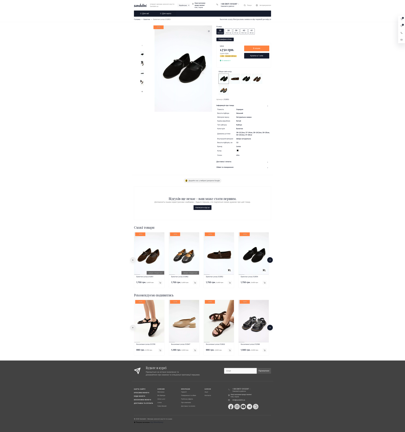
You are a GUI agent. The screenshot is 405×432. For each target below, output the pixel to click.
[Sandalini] (140, 5)
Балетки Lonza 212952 (214, 277)
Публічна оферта (187, 399)
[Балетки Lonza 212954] (246, 79)
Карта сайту (140, 389)
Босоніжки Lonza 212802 (215, 344)
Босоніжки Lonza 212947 (180, 344)
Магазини (160, 392)
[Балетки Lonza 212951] (257, 79)
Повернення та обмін (188, 395)
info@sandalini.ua (238, 400)
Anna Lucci (161, 399)
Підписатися (263, 371)
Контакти (208, 395)
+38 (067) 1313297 (229, 4)
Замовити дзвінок (227, 6)
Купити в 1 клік (256, 56)
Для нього (166, 13)
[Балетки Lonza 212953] (224, 79)
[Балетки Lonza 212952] (235, 79)
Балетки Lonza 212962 (179, 277)
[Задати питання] (401, 39)
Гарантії (184, 392)
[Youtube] (243, 406)
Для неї (145, 13)
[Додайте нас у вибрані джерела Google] (255, 406)
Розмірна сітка (225, 39)
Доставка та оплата (143, 403)
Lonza (238, 146)
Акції (206, 392)
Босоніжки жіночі (142, 400)
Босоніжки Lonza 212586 (250, 344)
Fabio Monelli (161, 406)
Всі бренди (161, 395)
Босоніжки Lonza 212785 (145, 344)
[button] (401, 19)
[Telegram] (249, 406)
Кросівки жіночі (141, 393)
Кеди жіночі (139, 396)
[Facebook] (231, 406)
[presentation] (142, 46)
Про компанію (186, 402)
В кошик (256, 48)
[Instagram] (237, 406)
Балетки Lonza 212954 (249, 277)
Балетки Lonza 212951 (144, 277)
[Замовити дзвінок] (401, 33)
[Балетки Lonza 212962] (224, 90)
